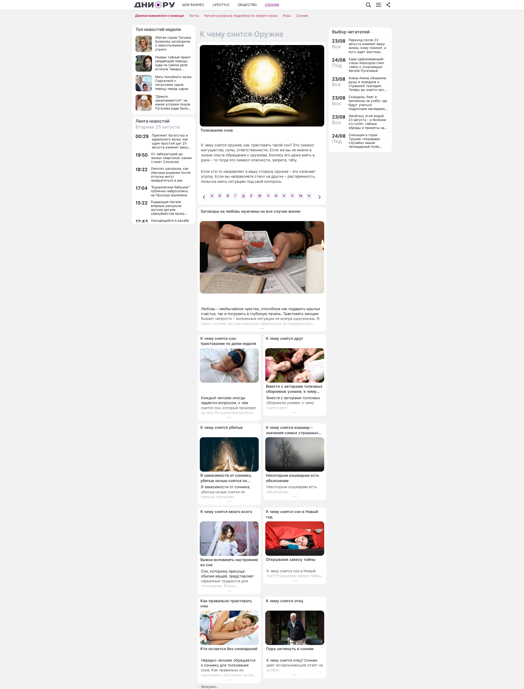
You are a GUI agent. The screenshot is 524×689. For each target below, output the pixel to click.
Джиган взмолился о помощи (159, 16)
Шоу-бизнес (193, 5)
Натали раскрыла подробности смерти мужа (241, 16)
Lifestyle (221, 5)
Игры (287, 16)
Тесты (194, 16)
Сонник (272, 5)
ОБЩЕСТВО (247, 5)
